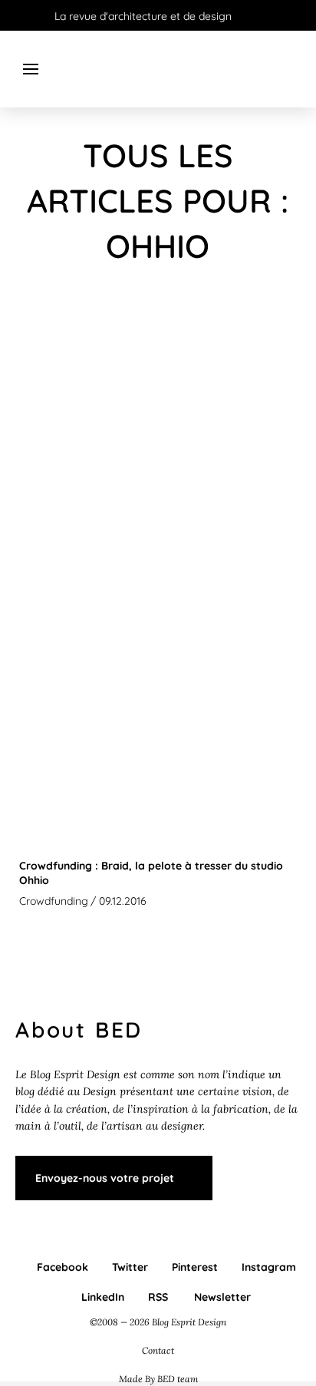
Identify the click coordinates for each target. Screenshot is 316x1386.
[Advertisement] (158, 462)
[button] (31, 69)
